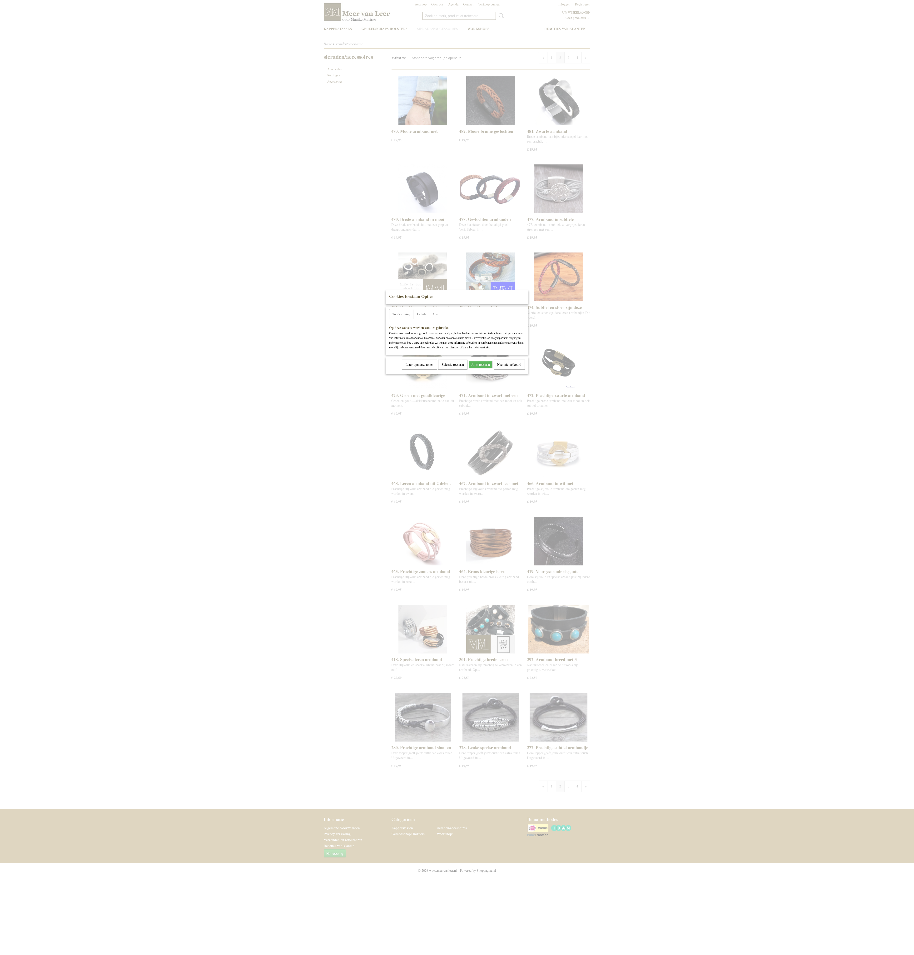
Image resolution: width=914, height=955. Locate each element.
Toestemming (401, 314)
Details (421, 314)
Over (436, 314)
